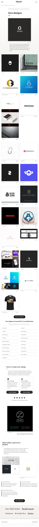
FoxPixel (4, 160)
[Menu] (2, 2)
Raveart (4, 139)
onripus (23, 116)
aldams (23, 290)
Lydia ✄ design (5, 204)
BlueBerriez (23, 160)
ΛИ (3, 72)
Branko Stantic (23, 477)
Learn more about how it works (24, 433)
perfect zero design (25, 49)
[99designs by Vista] (19, 2)
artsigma (23, 72)
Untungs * (23, 239)
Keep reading (8, 486)
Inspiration (6, 5)
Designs (10, 5)
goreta (30, 42)
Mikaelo (23, 269)
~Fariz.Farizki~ (5, 312)
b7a (3, 290)
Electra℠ (4, 225)
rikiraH (23, 94)
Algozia (23, 225)
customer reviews (24, 400)
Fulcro (23, 182)
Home (3, 5)
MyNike (4, 474)
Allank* (23, 204)
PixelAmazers (5, 269)
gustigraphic (10, 432)
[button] (37, 520)
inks (3, 247)
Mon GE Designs (5, 94)
